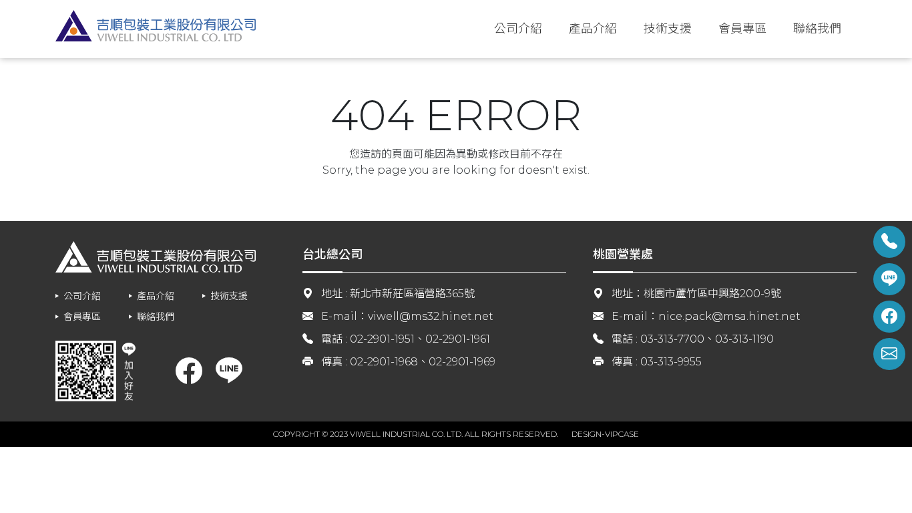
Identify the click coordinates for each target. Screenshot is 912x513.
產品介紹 (593, 28)
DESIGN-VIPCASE (605, 434)
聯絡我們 (817, 28)
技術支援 (668, 28)
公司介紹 (518, 28)
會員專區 (742, 28)
